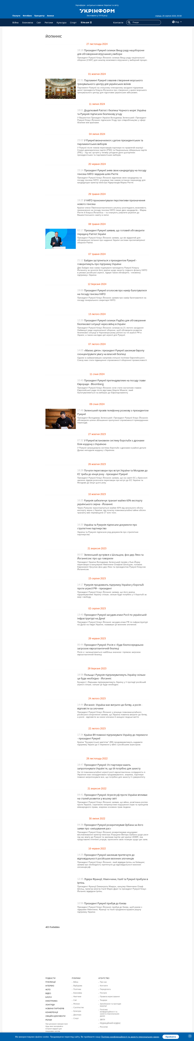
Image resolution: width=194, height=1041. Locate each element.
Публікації (50, 982)
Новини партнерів (54, 1009)
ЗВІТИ (102, 1020)
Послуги (16, 15)
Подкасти (50, 978)
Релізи (48, 1020)
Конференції (51, 1012)
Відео (48, 993)
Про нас (103, 982)
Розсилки (104, 1027)
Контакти (118, 22)
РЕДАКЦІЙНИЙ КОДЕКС (110, 1023)
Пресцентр (39, 15)
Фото (47, 990)
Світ (39, 22)
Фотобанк (27, 15)
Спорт (73, 22)
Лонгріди (50, 1005)
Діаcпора (77, 1015)
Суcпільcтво (78, 1007)
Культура (61, 22)
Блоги (48, 997)
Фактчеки (77, 997)
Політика (77, 989)
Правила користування (110, 997)
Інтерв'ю (49, 986)
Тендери (103, 1000)
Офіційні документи (55, 1016)
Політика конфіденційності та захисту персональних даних (109, 1013)
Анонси (50, 15)
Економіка (27, 22)
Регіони (49, 22)
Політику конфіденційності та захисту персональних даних (130, 1037)
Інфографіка (51, 1001)
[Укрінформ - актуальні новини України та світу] (97, 10)
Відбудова (77, 986)
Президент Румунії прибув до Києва (105, 903)
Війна (15, 22)
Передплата (105, 989)
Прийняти (171, 1037)
